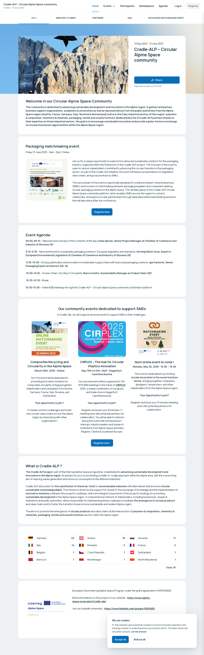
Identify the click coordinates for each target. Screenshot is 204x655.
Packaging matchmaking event (166, 17)
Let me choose (138, 631)
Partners (97, 17)
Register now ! (102, 443)
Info (33, 17)
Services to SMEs (66, 17)
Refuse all (139, 639)
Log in (178, 6)
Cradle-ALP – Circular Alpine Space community (30, 4)
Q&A (130, 17)
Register (193, 6)
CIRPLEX (120, 385)
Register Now (102, 212)
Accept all (120, 639)
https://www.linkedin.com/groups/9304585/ (129, 608)
